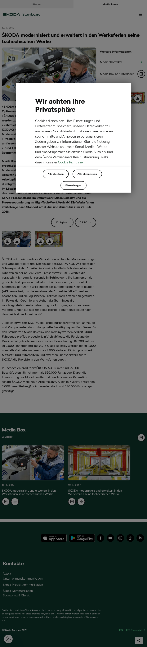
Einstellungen (73, 185)
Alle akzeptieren (87, 173)
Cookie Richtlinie (70, 162)
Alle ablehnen (56, 173)
